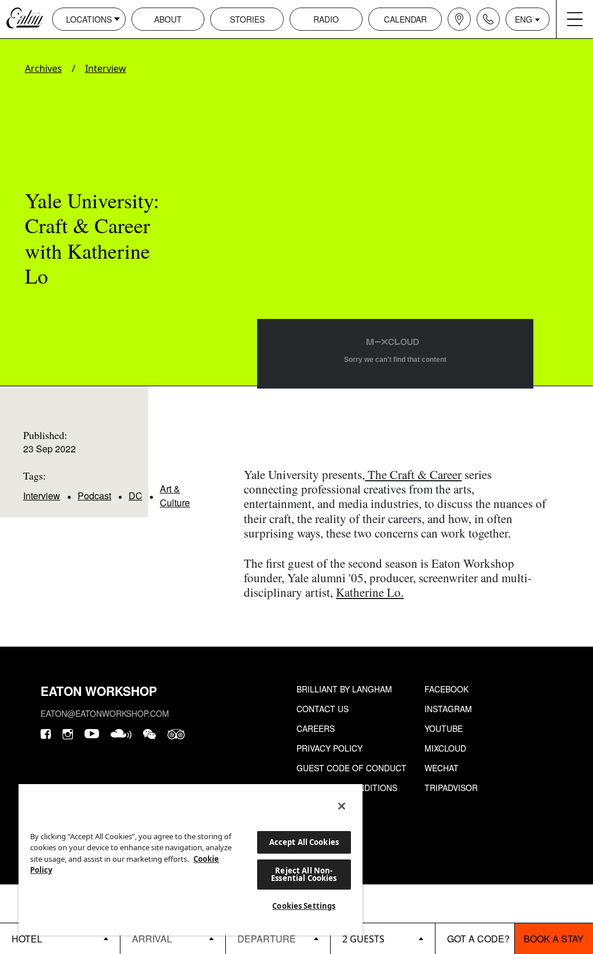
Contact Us (322, 708)
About (168, 19)
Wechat (441, 768)
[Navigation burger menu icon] (574, 19)
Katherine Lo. (370, 592)
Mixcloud (445, 748)
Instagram (448, 708)
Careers (315, 728)
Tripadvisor (451, 787)
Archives (43, 68)
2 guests (363, 939)
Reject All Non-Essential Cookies (303, 874)
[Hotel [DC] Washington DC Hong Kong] (60, 938)
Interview (105, 68)
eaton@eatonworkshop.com (105, 713)
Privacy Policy (329, 748)
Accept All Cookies (304, 842)
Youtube (443, 728)
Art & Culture (175, 495)
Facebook (446, 689)
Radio (326, 19)
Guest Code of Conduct (351, 768)
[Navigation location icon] (459, 19)
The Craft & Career (413, 474)
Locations (89, 19)
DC (135, 495)
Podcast (94, 495)
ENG (523, 19)
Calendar (405, 19)
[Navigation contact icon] (488, 19)
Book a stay (554, 938)
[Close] (341, 806)
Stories (247, 19)
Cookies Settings (303, 906)
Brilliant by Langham (344, 689)
